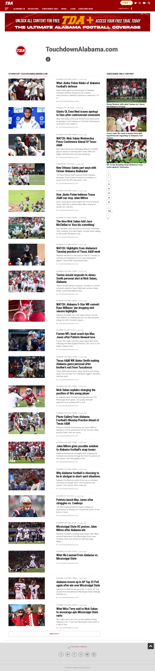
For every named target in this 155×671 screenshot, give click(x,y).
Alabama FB (19, 8)
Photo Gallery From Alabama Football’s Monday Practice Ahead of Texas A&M (77, 420)
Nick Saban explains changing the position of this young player (75, 391)
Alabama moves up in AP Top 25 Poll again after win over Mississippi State (78, 583)
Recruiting (33, 8)
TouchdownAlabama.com (68, 101)
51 (109, 184)
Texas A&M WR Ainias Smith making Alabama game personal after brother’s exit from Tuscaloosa (77, 364)
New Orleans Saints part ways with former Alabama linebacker (76, 169)
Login (72, 8)
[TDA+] (126, 2)
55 (109, 202)
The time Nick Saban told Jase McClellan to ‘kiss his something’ (75, 223)
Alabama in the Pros (65, 108)
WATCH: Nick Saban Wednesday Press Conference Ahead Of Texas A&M (76, 142)
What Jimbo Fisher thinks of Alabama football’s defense (78, 84)
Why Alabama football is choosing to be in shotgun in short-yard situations (78, 474)
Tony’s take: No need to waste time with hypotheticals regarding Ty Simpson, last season (125, 135)
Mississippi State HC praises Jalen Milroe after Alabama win (76, 528)
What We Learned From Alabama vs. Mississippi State (77, 556)
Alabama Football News (66, 79)
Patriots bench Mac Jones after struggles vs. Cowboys (74, 501)
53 (109, 193)
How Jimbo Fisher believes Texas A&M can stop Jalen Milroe (75, 196)
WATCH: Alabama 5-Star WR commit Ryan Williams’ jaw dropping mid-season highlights (77, 308)
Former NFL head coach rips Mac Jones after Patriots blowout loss (75, 335)
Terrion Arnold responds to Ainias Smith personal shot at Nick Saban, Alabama (76, 278)
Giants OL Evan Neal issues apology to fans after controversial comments (78, 113)
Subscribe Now (85, 8)
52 (109, 188)
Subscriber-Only (50, 8)
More (63, 8)
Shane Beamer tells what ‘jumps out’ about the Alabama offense (126, 105)
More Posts (54, 634)
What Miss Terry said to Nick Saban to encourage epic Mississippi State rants (77, 612)
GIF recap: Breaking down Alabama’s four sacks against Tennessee (125, 165)
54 (109, 197)
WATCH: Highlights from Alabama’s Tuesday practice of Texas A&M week (78, 249)
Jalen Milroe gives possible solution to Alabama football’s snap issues (77, 447)
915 (109, 211)
